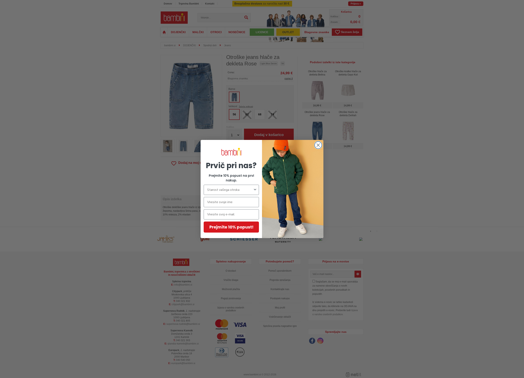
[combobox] (230, 190)
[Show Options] (255, 190)
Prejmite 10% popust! (231, 227)
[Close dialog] (318, 145)
